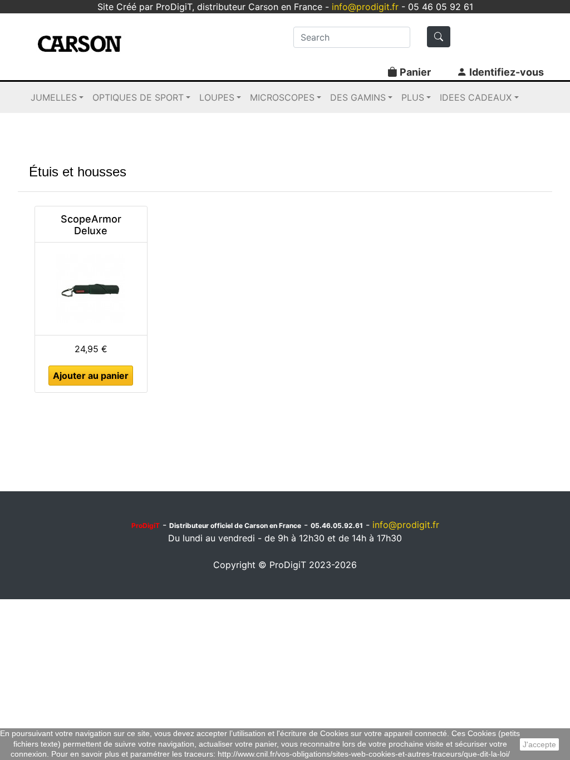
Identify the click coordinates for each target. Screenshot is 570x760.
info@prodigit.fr (365, 6)
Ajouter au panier (91, 375)
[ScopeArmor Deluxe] (90, 287)
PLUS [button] (412, 97)
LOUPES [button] (216, 97)
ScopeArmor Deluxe (91, 225)
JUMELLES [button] (54, 97)
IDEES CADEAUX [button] (476, 97)
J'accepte (539, 744)
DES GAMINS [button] (358, 97)
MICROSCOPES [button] (282, 97)
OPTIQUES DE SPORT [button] (138, 97)
